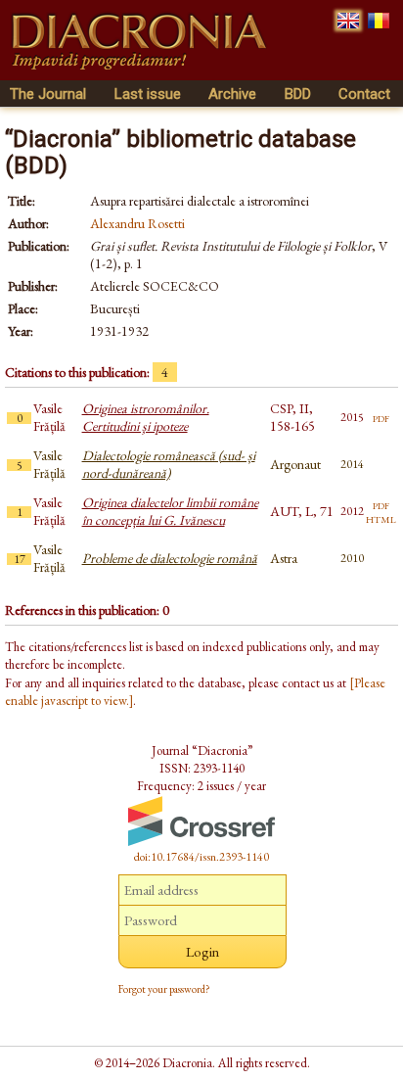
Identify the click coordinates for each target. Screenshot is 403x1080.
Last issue (147, 94)
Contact (364, 94)
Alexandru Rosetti (137, 223)
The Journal (48, 94)
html (381, 518)
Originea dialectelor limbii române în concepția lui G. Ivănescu (170, 511)
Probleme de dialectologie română (169, 558)
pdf (381, 417)
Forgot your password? (164, 989)
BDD (298, 94)
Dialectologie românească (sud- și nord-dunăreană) (168, 464)
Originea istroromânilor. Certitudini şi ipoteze (145, 417)
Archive (232, 94)
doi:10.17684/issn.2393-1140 (201, 857)
